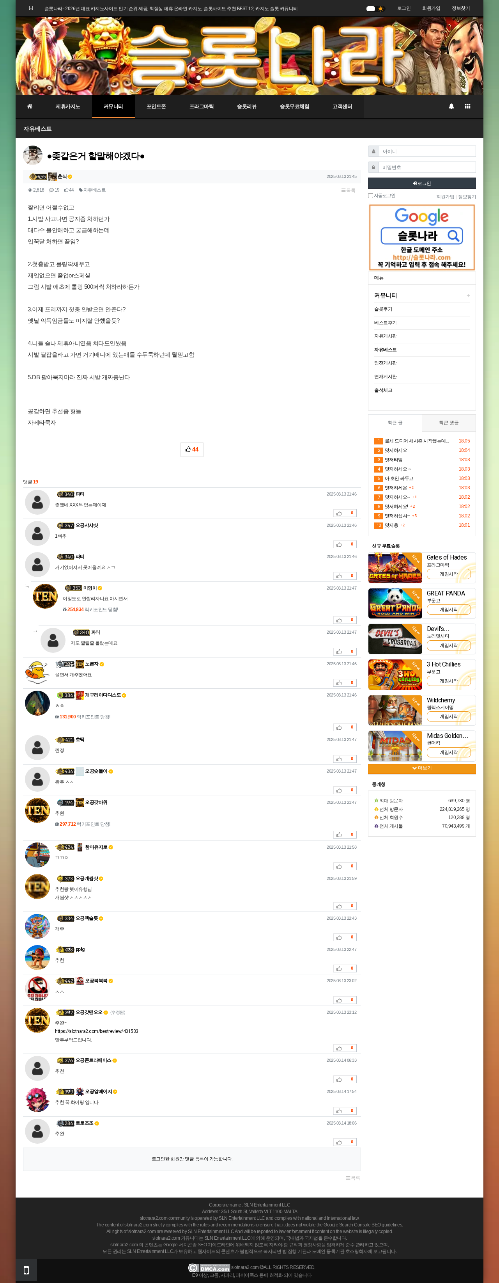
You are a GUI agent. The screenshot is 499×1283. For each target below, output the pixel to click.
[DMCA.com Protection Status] (209, 1267)
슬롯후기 (383, 309)
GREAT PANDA (446, 593)
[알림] (451, 106)
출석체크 (383, 390)
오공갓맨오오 (89, 1012)
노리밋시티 (438, 636)
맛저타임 (390, 459)
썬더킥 (434, 743)
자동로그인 (384, 195)
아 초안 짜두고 (396, 478)
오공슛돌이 (96, 771)
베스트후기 (385, 322)
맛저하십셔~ (394, 516)
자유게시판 (385, 336)
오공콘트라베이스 (93, 1060)
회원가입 (431, 8)
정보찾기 (461, 8)
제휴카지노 (68, 106)
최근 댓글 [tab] (449, 422)
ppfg (80, 949)
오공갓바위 (96, 802)
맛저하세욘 (392, 487)
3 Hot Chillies (444, 664)
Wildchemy (441, 700)
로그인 (404, 8)
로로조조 (85, 1123)
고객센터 (342, 106)
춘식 (62, 176)
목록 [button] (350, 190)
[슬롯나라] (249, 55)
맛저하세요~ (394, 497)
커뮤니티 (113, 106)
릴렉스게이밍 (440, 707)
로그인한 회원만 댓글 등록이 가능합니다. (192, 1159)
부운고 (434, 600)
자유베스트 (37, 128)
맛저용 (387, 525)
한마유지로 (96, 847)
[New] (395, 567)
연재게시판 (385, 376)
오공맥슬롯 (87, 918)
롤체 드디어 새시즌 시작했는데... (413, 441)
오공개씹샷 (87, 878)
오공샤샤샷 (87, 525)
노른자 (91, 663)
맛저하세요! (393, 506)
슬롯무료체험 (294, 106)
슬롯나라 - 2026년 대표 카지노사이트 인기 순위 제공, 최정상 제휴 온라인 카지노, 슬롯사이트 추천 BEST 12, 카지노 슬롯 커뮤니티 (171, 8)
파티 (80, 494)
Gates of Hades (447, 557)
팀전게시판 (385, 363)
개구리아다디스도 (102, 695)
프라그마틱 (201, 106)
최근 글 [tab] (395, 422)
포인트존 (156, 106)
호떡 (80, 739)
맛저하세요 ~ (394, 469)
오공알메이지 (98, 1091)
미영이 (90, 588)
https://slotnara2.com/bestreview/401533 (96, 1031)
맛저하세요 (392, 450)
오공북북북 (96, 980)
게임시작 (449, 574)
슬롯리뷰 (247, 106)
